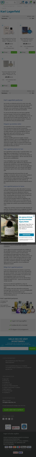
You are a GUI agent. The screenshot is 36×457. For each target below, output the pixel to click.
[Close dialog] (34, 216)
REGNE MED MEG (26, 234)
